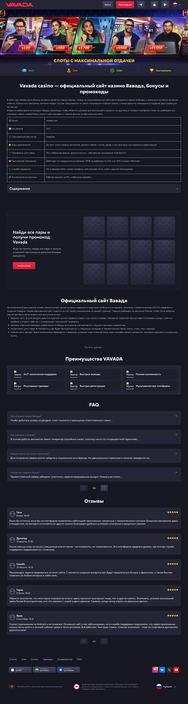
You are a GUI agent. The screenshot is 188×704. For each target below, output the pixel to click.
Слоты (13, 659)
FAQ (79, 659)
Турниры (48, 659)
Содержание (65, 659)
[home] (19, 5)
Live (24, 659)
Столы (34, 659)
